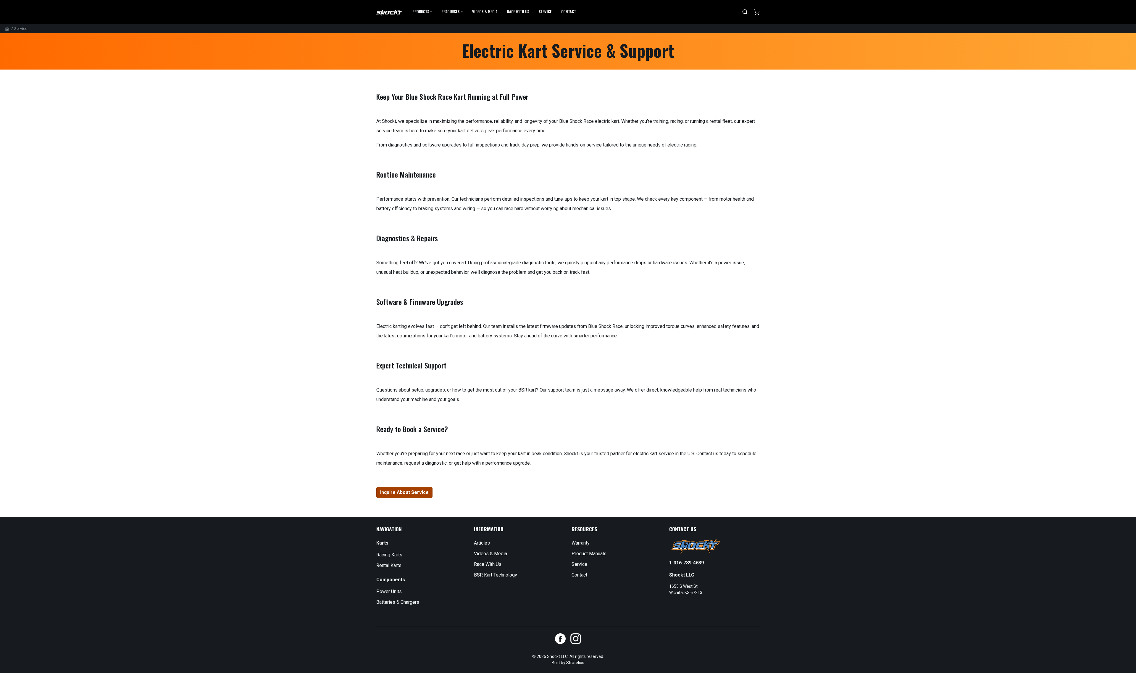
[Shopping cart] (757, 12)
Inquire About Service (404, 492)
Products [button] (420, 12)
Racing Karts (389, 555)
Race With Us (487, 564)
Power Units (389, 591)
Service (545, 12)
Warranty (581, 543)
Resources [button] (450, 12)
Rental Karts (388, 565)
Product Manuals (589, 553)
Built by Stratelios (568, 662)
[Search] (744, 12)
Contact (568, 12)
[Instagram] (575, 638)
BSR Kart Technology (495, 575)
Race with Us (518, 12)
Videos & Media (485, 12)
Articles (482, 543)
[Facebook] (560, 638)
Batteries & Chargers (397, 602)
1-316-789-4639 (686, 563)
